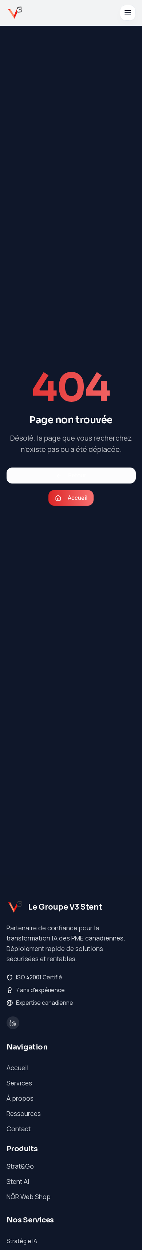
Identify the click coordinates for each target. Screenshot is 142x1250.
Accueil (77, 498)
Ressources (24, 1113)
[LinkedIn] (13, 1022)
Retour (77, 475)
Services (19, 1083)
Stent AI (18, 1181)
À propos (20, 1098)
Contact (19, 1128)
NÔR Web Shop (29, 1196)
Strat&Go (20, 1166)
